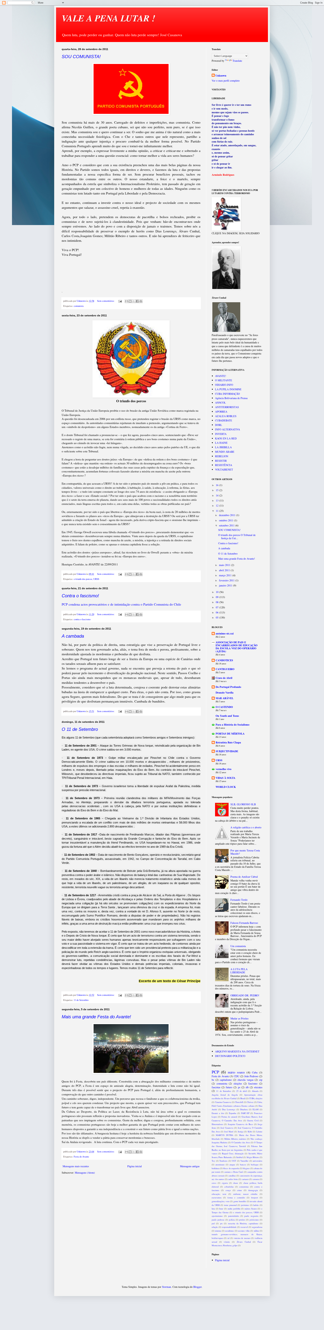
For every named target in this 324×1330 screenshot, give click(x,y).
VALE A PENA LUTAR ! (108, 18)
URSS (219, 760)
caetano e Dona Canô (233, 1171)
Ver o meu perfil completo (226, 80)
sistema (218, 1230)
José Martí (228, 1131)
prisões (242, 1219)
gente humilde (239, 1201)
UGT (234, 1160)
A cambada (73, 636)
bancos (243, 1164)
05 (217, 617)
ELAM (256, 1109)
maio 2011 (225, 565)
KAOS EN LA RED (226, 438)
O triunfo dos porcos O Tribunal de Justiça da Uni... (237, 536)
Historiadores (217, 1124)
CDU (236, 1076)
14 (217, 495)
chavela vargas (246, 1080)
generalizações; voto (221, 1201)
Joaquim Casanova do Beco (240, 1124)
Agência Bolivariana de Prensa (231, 398)
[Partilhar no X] (134, 301)
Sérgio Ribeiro (253, 1157)
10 (217, 592)
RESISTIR (221, 460)
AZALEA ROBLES (225, 416)
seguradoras (257, 1227)
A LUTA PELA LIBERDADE (239, 970)
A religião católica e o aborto (245, 827)
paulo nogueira (251, 1215)
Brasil (242, 1098)
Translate (237, 60)
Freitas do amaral (229, 1116)
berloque (255, 1164)
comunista (79, 306)
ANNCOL (220, 402)
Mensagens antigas (190, 1166)
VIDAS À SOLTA (225, 778)
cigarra (225, 1182)
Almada (255, 1091)
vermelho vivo (223, 769)
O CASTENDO (224, 707)
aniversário (257, 1160)
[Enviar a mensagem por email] (126, 301)
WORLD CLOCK (226, 787)
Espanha (232, 1113)
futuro (229, 1087)
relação (215, 1227)
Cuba (254, 1072)
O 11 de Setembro (80, 729)
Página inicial (134, 1166)
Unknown (220, 75)
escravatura (216, 1197)
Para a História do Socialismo (232, 725)
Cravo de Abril (224, 678)
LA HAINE (221, 442)
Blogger (197, 1287)
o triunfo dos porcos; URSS (86, 579)
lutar (221, 1208)
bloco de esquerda (231, 1168)
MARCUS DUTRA (224, 1135)
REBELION (221, 456)
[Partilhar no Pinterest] (141, 301)
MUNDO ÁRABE (224, 451)
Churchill (239, 1102)
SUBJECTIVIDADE (227, 751)
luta (213, 1208)
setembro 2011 (227, 525)
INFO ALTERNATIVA (227, 429)
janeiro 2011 (226, 585)
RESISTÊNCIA (223, 465)
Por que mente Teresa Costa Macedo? (245, 852)
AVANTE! (220, 376)
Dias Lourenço (228, 1109)
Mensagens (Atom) (85, 1172)
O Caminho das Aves (240, 1142)
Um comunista (238, 946)
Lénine (259, 1131)
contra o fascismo (82, 619)
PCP (215, 1072)
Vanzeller (244, 1160)
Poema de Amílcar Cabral (244, 876)
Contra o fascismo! (80, 595)
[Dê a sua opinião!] (130, 301)
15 (217, 490)
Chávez (250, 1102)
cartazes (245, 1179)
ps (239, 1087)
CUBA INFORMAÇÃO (227, 394)
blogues (246, 1168)
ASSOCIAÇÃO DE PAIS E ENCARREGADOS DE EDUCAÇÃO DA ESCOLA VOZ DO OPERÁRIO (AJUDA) (236, 646)
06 (217, 612)
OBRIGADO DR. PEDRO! (244, 995)
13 (217, 500)
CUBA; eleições (255, 1098)
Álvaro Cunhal (244, 1241)
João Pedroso (251, 1076)
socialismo (229, 1230)
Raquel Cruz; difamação (233, 1153)
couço (228, 1190)
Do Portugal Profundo (228, 687)
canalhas (232, 1175)
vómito (227, 1241)
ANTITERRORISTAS (227, 407)
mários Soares (250, 1208)
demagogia (253, 1190)
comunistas (244, 1186)
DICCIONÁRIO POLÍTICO (230, 1056)
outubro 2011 (226, 520)
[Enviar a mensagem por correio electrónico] (119, 300)
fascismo (252, 1083)
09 (217, 597)
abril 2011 (225, 570)
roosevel (244, 1227)
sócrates (258, 1087)
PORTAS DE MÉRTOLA (230, 734)
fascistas (216, 1087)
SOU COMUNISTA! (81, 56)
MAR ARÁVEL (224, 698)
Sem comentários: (106, 300)
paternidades (233, 1215)
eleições (238, 1083)
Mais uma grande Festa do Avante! (96, 1016)
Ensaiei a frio (218, 1113)
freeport (254, 1197)
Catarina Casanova (223, 1102)
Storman (166, 1287)
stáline (256, 1230)
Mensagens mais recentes (76, 1166)
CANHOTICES (224, 660)
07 (217, 607)
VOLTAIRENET (224, 469)
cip (260, 1080)
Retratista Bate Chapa (228, 742)
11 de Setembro (81, 1000)
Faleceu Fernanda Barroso (244, 923)
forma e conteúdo (236, 1197)
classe (235, 1182)
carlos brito (233, 1179)
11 (217, 511)
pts (221, 1223)
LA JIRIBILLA (223, 447)
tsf (228, 1238)
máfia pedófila (234, 1208)
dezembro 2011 (227, 515)
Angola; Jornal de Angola (225, 1094)
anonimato (220, 1164)
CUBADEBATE (223, 420)
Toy (213, 1160)
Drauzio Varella (224, 692)
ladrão (256, 1205)
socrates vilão (244, 1230)
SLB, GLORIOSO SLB (243, 804)
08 (217, 602)
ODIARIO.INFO (224, 385)
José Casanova (226, 1127)
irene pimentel (230, 1205)
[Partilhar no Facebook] (137, 301)
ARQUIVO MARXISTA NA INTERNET (237, 1051)
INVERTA (220, 434)
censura (256, 1179)
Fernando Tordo (239, 899)
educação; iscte (219, 1194)
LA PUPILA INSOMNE (228, 389)
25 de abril (241, 1091)
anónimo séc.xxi (225, 633)
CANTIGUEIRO (225, 669)
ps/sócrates (254, 1219)
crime (239, 1190)
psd (213, 1223)
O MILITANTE (223, 380)
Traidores (223, 1160)
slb (247, 1087)
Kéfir (250, 1131)
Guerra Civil (253, 1120)
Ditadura (244, 1109)
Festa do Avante (81, 1156)
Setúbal (239, 1157)
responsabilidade (229, 1227)
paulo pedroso (218, 1219)
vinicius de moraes (242, 1238)
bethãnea (215, 1168)
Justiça (240, 1131)
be (213, 1080)
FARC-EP (245, 1113)
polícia (232, 1219)
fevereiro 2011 (227, 580)
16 (217, 485)
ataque (232, 1164)
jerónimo (245, 1205)
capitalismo (226, 1080)
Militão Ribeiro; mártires (235, 1138)
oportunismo (217, 1215)
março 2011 (225, 575)
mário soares (236, 1072)
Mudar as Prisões (239, 1018)
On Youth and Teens (227, 716)
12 (217, 505)
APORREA (221, 411)
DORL (218, 425)
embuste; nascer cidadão (245, 1194)
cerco (214, 1182)
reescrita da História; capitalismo (243, 1223)
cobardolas (229, 1186)
